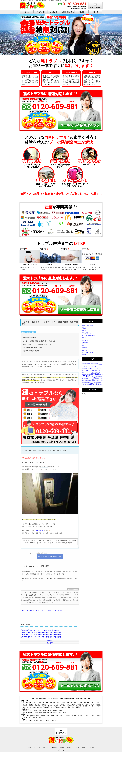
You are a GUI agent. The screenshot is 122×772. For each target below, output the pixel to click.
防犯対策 (62, 747)
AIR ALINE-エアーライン (96, 363)
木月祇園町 (100, 376)
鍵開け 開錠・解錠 (68, 12)
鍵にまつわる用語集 (88, 352)
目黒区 (94, 380)
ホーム (27, 12)
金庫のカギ (85, 338)
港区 (95, 378)
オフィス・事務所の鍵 (88, 335)
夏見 (100, 374)
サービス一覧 (40, 12)
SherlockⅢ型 (86, 368)
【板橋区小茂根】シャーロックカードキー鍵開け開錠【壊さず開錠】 (40, 632)
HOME (29, 747)
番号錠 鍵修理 (88, 380)
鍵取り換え (94, 384)
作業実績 (81, 12)
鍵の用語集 (87, 384)
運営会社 (92, 747)
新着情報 (84, 347)
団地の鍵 (95, 374)
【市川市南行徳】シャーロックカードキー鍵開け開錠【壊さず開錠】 (40, 637)
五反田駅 (98, 372)
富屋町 (92, 376)
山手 (94, 376)
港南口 (98, 378)
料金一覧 (95, 12)
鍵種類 (84, 354)
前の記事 (50, 640)
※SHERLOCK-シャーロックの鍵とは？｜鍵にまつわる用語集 (42, 610)
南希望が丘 (85, 374)
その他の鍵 (85, 340)
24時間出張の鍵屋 (86, 363)
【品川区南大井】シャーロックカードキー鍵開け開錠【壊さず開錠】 (40, 635)
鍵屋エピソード (86, 345)
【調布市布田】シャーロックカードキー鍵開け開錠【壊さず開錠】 (40, 630)
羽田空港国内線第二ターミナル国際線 (91, 382)
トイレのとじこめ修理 (94, 368)
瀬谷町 (83, 380)
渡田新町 (90, 378)
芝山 (100, 382)
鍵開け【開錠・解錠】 (88, 325)
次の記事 (50, 643)
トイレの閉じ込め (93, 370)
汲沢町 (86, 378)
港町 (101, 378)
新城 (97, 376)
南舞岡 (89, 374)
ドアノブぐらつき (88, 372)
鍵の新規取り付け (87, 333)
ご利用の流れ (54, 12)
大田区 (86, 376)
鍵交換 (84, 328)
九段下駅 (94, 372)
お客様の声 (85, 342)
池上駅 (83, 378)
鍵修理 (84, 330)
